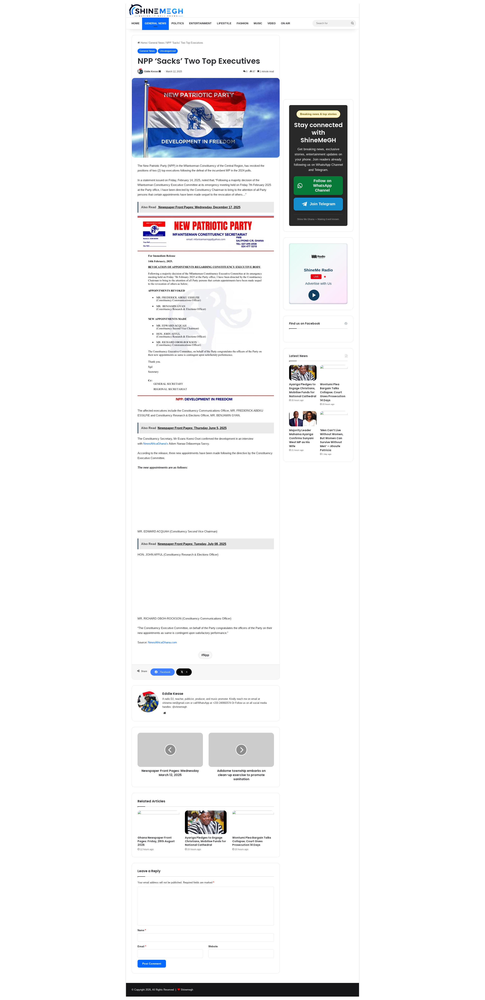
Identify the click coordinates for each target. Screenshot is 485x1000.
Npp (206, 655)
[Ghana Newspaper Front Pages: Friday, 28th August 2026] (158, 822)
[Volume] (325, 295)
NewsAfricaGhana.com (162, 642)
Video (272, 23)
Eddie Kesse (151, 71)
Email (142, 946)
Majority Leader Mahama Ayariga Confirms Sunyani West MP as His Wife (301, 438)
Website (213, 946)
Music (258, 23)
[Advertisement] (206, 501)
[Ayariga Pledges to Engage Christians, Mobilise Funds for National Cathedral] (206, 822)
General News (155, 23)
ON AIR (285, 23)
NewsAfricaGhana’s (156, 443)
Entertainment (200, 23)
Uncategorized (168, 51)
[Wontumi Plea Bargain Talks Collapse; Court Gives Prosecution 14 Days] (253, 822)
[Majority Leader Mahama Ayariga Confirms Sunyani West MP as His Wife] (303, 419)
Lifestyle (224, 23)
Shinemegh (187, 989)
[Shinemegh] (156, 10)
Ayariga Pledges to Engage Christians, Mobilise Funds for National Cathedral (205, 841)
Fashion (242, 23)
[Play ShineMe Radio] (313, 295)
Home (135, 23)
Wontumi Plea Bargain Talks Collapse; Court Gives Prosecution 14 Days (251, 841)
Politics (177, 23)
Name (142, 930)
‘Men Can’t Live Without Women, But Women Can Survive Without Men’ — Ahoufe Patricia (331, 440)
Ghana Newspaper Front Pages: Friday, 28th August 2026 (156, 841)
